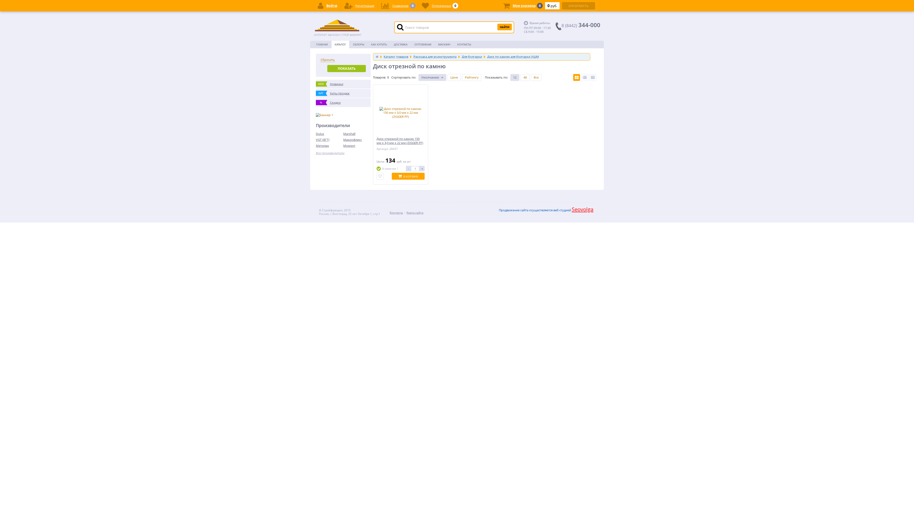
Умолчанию (430, 77)
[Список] (584, 77)
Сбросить (328, 60)
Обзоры (358, 44)
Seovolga (582, 209)
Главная (322, 44)
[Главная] (377, 56)
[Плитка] (576, 77)
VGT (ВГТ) (322, 140)
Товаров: (379, 77)
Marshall (349, 134)
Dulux (320, 134)
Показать (347, 68)
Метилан (322, 145)
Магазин (444, 44)
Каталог (340, 44)
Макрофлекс (352, 140)
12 (515, 77)
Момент (349, 145)
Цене (454, 77)
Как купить (379, 44)
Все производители (330, 153)
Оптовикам (422, 44)
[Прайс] (592, 77)
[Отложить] (380, 176)
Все (536, 77)
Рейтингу (472, 77)
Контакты (464, 44)
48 (525, 77)
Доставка (400, 44)
